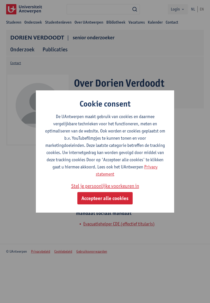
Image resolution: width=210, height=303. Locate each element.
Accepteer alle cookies (105, 198)
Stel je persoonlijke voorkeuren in (105, 186)
